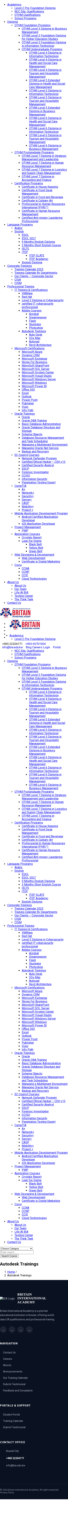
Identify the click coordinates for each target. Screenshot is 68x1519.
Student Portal (11, 1414)
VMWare (27, 293)
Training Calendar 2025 (29, 269)
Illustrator (35, 324)
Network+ (28, 493)
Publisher (28, 403)
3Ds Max (34, 338)
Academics (14, 4)
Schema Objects (32, 434)
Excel (25, 393)
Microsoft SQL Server (36, 369)
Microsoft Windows (34, 382)
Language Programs (20, 224)
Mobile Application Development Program (41, 513)
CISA (18, 279)
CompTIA (20, 486)
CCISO (26, 475)
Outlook (27, 396)
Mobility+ (28, 506)
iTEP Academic (38, 259)
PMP (25, 530)
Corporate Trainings (19, 266)
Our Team (20, 589)
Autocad (34, 341)
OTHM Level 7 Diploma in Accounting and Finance (38, 178)
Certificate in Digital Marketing (41, 561)
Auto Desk (35, 334)
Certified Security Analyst (38, 465)
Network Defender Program (39, 458)
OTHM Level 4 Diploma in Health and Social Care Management (45, 63)
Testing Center (24, 596)
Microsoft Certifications (30, 348)
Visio (25, 407)
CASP (25, 503)
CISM (18, 283)
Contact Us (14, 603)
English (19, 231)
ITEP (25, 252)
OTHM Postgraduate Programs (34, 152)
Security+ (28, 496)
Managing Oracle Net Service (40, 448)
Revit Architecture (40, 345)
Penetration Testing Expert (38, 482)
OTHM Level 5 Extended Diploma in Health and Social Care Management (47, 84)
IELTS (25, 248)
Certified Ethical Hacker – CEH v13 (43, 462)
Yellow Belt (36, 548)
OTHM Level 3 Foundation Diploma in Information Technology (44, 44)
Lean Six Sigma (31, 541)
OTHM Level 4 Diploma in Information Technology (45, 54)
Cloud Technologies (34, 578)
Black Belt (35, 544)
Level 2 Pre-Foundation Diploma (35, 8)
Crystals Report (32, 537)
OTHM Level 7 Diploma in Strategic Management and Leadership (44, 157)
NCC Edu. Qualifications (29, 11)
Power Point (30, 400)
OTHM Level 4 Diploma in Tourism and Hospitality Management (45, 73)
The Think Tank (24, 599)
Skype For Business (34, 362)
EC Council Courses (27, 455)
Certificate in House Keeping (40, 187)
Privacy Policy (7, 1492)
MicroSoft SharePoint (35, 365)
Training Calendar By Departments (36, 272)
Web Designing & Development (34, 554)
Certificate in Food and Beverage (42, 197)
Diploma (12, 22)
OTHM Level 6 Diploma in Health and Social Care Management (45, 121)
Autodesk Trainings (34, 331)
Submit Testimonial (14, 1384)
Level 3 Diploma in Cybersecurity (43, 300)
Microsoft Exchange (34, 358)
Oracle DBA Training (34, 420)
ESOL (25, 235)
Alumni (7, 1365)
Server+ (27, 499)
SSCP (25, 468)
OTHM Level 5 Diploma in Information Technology (45, 92)
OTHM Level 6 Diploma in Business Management (45, 147)
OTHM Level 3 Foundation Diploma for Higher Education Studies (44, 37)
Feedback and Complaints (18, 1390)
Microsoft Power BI (34, 386)
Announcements (12, 1371)
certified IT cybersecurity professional (37, 305)
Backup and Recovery (35, 451)
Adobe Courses (32, 310)
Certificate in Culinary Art (37, 200)
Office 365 (28, 389)
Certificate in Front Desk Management (37, 192)
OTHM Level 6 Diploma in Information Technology (45, 130)
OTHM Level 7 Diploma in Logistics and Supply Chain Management (44, 171)
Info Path (27, 410)
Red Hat (27, 297)
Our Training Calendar (15, 1377)
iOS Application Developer (38, 523)
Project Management (28, 527)
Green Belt (35, 551)
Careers (7, 1358)
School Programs (25, 18)
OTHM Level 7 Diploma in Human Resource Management (43, 164)
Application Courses (27, 534)
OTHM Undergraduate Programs (42, 49)
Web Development (33, 558)
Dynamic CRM (31, 355)
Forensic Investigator (35, 472)
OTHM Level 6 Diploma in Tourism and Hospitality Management (45, 139)
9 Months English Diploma (38, 242)
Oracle (26, 417)
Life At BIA (21, 592)
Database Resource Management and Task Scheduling (43, 439)
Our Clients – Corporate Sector (34, 276)
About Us (13, 582)
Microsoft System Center (38, 372)
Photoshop (36, 327)
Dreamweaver (38, 317)
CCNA (25, 568)
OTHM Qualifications (28, 15)
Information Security (34, 479)
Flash (32, 321)
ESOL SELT (29, 238)
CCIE (25, 575)
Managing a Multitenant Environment (44, 444)
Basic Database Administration (41, 424)
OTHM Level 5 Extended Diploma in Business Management (44, 111)
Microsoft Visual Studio (37, 376)
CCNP (25, 572)
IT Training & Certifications (31, 290)
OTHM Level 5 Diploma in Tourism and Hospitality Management (45, 101)
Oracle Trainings (25, 413)
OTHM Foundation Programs (33, 25)
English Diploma (32, 262)
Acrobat (34, 314)
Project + (27, 510)
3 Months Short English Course (41, 245)
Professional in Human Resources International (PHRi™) (43, 205)
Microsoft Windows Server (39, 379)
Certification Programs (29, 183)
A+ (23, 489)
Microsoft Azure (32, 352)
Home (11, 1272)
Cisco (18, 565)
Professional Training (20, 286)
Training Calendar (13, 1420)
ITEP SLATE (36, 255)
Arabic (18, 228)
